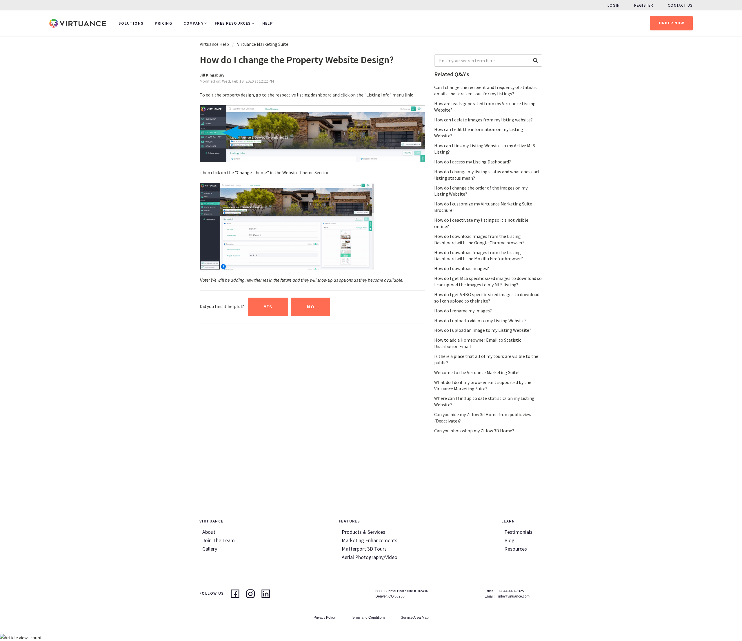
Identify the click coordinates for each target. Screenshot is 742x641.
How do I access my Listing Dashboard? (472, 162)
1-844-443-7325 (511, 591)
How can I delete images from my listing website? (483, 120)
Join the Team (218, 540)
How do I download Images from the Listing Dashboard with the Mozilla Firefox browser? (478, 256)
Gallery (209, 548)
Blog (509, 540)
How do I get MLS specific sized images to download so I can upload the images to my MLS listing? (488, 281)
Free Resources (233, 23)
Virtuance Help (214, 44)
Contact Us (680, 5)
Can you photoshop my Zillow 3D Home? (474, 431)
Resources (515, 548)
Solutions (131, 23)
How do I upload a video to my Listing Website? (480, 320)
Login (614, 5)
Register (643, 5)
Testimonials (518, 532)
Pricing (163, 23)
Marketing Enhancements (369, 540)
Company (193, 23)
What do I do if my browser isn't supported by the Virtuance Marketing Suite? (482, 385)
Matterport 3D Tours (364, 548)
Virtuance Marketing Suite (262, 44)
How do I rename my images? (463, 311)
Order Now (671, 23)
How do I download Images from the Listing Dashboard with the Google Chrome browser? (479, 239)
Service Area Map (415, 617)
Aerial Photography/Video (369, 557)
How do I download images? (461, 268)
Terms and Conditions (368, 617)
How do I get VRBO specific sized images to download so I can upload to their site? (486, 298)
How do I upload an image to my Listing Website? (482, 330)
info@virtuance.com (514, 596)
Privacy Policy (325, 617)
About (208, 532)
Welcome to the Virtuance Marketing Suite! (476, 372)
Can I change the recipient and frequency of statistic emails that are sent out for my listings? (485, 90)
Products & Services (363, 532)
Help (267, 23)
